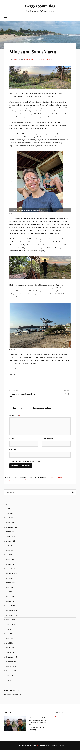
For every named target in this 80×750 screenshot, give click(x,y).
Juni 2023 (9, 513)
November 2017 (11, 661)
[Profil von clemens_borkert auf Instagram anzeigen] (55, 717)
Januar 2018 (10, 652)
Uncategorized (46, 59)
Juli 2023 (9, 508)
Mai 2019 (9, 587)
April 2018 (9, 643)
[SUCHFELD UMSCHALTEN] (74, 18)
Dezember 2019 (11, 573)
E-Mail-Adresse (47, 439)
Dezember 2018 (11, 610)
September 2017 (11, 671)
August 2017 (10, 675)
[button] (68, 181)
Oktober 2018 (11, 620)
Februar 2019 (10, 601)
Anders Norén (59, 745)
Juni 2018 (9, 634)
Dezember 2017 (11, 657)
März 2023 (10, 522)
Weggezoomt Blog (40, 5)
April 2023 (9, 518)
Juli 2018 (9, 629)
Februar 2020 (10, 564)
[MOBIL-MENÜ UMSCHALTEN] (5, 18)
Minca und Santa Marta (32, 51)
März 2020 (10, 559)
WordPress (32, 745)
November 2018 (11, 615)
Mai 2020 (9, 550)
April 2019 (9, 592)
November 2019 (11, 578)
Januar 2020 (10, 569)
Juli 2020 (9, 545)
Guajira (68, 394)
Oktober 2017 (11, 666)
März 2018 (10, 648)
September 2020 (11, 536)
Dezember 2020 (11, 527)
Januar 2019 (10, 606)
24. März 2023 (29, 59)
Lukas (15, 59)
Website (12, 450)
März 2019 (10, 596)
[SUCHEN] (73, 492)
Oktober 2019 (11, 583)
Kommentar (14, 415)
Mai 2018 (9, 638)
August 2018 (10, 624)
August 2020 (10, 541)
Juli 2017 (9, 680)
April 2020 (9, 555)
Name (11, 439)
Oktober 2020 (11, 532)
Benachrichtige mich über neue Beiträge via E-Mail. (26, 461)
